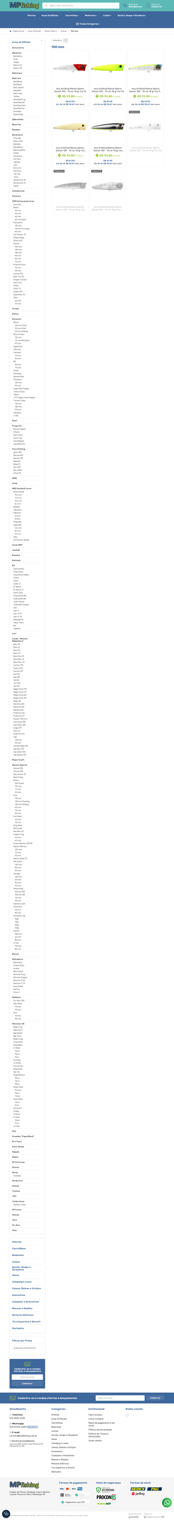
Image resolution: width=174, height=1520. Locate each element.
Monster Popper (20, 977)
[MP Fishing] (24, 5)
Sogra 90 (17, 728)
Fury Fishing (18, 449)
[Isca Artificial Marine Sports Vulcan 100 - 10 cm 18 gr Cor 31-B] (146, 79)
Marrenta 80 (18, 704)
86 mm (18, 949)
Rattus (16, 989)
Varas (54, 1439)
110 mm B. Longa (22, 229)
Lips (15, 608)
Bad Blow (17, 85)
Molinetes (56, 1427)
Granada (17, 1176)
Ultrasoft (17, 1108)
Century (16, 196)
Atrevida (17, 138)
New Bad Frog (19, 100)
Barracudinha (19, 150)
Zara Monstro (19, 444)
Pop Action (18, 1066)
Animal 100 (18, 768)
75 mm (18, 304)
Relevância (57, 40)
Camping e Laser (59, 1443)
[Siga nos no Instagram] (127, 1414)
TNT (14, 1196)
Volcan (15, 1215)
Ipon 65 (16, 674)
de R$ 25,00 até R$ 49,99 (25, 1348)
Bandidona (18, 147)
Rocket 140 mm (20, 719)
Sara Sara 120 (19, 725)
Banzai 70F (18, 458)
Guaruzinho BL (19, 599)
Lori (14, 633)
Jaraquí (16, 162)
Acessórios (18, 48)
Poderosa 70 (18, 716)
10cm (17, 1078)
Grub (15, 59)
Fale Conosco (95, 1414)
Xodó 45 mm (19, 734)
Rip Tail (16, 1072)
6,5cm (18, 516)
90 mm (18, 271)
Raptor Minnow (20, 846)
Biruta (16, 322)
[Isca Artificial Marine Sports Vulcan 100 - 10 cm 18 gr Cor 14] (70, 79)
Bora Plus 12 (18, 659)
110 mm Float (21, 325)
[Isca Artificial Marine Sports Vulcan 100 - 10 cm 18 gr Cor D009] (70, 191)
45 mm (18, 214)
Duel (14, 421)
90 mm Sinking (21, 331)
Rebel (15, 1157)
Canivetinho (18, 569)
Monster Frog (19, 974)
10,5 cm (18, 495)
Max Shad (17, 1004)
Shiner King (18, 889)
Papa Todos (18, 623)
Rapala (15, 1152)
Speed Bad (18, 114)
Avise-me (145, 166)
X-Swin (16, 1117)
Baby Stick (18, 141)
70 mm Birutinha (22, 340)
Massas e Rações (59, 1459)
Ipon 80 (16, 677)
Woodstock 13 (19, 183)
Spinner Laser (19, 904)
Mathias (16, 997)
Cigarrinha (17, 346)
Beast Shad (18, 492)
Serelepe (17, 374)
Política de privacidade (100, 1429)
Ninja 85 (17, 461)
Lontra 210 (18, 274)
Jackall (16, 550)
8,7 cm (18, 504)
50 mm (18, 819)
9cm (17, 1057)
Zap (15, 737)
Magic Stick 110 (20, 689)
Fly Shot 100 (18, 1001)
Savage (16, 874)
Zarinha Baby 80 (20, 746)
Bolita (16, 208)
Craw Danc (18, 1042)
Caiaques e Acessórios (62, 1455)
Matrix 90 (17, 68)
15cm (17, 1054)
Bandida (17, 144)
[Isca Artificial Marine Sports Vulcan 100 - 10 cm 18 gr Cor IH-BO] (108, 191)
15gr (17, 922)
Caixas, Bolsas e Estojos (63, 1447)
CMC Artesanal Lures (23, 201)
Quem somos (95, 1440)
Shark (15, 286)
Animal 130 (18, 771)
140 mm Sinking (22, 804)
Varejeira (17, 413)
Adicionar (74, 87)
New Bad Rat (19, 102)
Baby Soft (18, 1030)
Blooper (16, 507)
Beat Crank (18, 777)
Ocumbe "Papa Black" (23, 1136)
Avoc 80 (17, 205)
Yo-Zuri (16, 1225)
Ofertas (55, 1414)
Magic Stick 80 (19, 695)
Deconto (16, 319)
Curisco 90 (18, 671)
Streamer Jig (19, 916)
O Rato (16, 432)
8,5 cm (18, 531)
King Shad (17, 825)
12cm (17, 1051)
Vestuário (56, 1471)
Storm (15, 1167)
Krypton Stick (19, 265)
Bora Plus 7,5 (19, 662)
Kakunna (17, 513)
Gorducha (17, 156)
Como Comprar (96, 1419)
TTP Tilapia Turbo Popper (24, 398)
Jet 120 (16, 683)
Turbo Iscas (18, 1201)
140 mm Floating (22, 801)
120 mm (18, 250)
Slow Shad (18, 1099)
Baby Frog (17, 1027)
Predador (17, 111)
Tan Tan (16, 174)
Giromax (17, 349)
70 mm (18, 262)
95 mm (18, 359)
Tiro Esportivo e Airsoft (63, 1467)
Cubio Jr (17, 584)
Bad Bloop (17, 82)
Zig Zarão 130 (19, 752)
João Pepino (18, 602)
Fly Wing (17, 1060)
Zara (15, 298)
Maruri (15, 954)
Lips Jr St (17, 614)
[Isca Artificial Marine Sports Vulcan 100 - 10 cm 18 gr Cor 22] (146, 138)
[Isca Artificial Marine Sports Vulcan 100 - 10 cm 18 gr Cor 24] (108, 79)
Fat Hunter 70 (19, 235)
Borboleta (17, 135)
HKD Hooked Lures (22, 488)
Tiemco (16, 1191)
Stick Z (16, 992)
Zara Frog (17, 438)
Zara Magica (18, 441)
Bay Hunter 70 (19, 774)
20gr (17, 925)
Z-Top (16, 943)
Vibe (15, 537)
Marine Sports (51, 31)
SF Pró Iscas (18, 1162)
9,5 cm (18, 534)
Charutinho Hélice (21, 575)
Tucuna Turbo (19, 401)
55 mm (18, 838)
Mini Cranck (18, 971)
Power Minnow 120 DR (22, 843)
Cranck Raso (18, 965)
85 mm (18, 883)
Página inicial (18, 31)
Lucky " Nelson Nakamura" (20, 640)
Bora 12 (16, 647)
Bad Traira (17, 94)
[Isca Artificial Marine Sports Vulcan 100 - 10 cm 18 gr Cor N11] (108, 138)
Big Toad (17, 1036)
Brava (16, 780)
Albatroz (16, 53)
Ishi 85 (16, 680)
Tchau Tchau (19, 392)
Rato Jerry (18, 435)
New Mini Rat (19, 108)
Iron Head (17, 816)
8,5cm (18, 519)
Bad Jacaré (18, 88)
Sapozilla (17, 525)
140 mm (18, 253)
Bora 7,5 (17, 653)
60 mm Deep (20, 220)
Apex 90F (17, 452)
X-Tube (16, 1126)
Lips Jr (16, 611)
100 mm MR (20, 895)
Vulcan (64, 31)
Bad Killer (17, 91)
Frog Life (17, 426)
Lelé (15, 165)
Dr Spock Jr (18, 590)
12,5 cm (18, 498)
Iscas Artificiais (34, 31)
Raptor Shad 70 (20, 859)
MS (14, 362)
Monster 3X (18, 1024)
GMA (14, 478)
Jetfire (16, 97)
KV (13, 565)
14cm (17, 1081)
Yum (14, 1230)
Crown (15, 309)
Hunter (16, 244)
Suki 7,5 (16, 731)
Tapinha (16, 629)
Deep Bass (18, 1045)
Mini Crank (17, 828)
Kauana (16, 555)
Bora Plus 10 (18, 656)
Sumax (15, 1186)
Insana (16, 968)
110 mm (18, 226)
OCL (14, 1131)
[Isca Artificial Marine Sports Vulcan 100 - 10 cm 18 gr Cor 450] (70, 138)
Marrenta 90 (18, 707)
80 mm (18, 232)
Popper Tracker (20, 280)
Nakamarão (18, 710)
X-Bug (16, 1111)
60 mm (18, 217)
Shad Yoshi (18, 1087)
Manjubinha (18, 620)
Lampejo (17, 352)
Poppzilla (17, 522)
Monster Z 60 (19, 980)
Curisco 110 (18, 665)
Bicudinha (17, 56)
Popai (15, 371)
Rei (14, 626)
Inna (15, 795)
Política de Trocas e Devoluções (98, 1435)
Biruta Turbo (18, 334)
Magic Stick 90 (19, 698)
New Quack (18, 986)
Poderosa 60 (19, 713)
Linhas (54, 1431)
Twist (15, 177)
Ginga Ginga (18, 238)
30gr (17, 928)
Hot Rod (17, 159)
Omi (15, 1013)
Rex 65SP (17, 470)
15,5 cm (18, 501)
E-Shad (16, 1048)
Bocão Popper (19, 429)
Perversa (17, 171)
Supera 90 (18, 292)
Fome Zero (18, 593)
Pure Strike (18, 1147)
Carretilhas (57, 1423)
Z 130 (15, 416)
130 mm (18, 383)
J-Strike (17, 1063)
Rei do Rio (17, 862)
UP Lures (16, 1210)
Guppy (16, 62)
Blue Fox (16, 124)
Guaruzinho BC (19, 596)
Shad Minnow (19, 1075)
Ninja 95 (17, 464)
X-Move (16, 1114)
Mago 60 (17, 701)
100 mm (18, 247)
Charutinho (18, 572)
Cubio (15, 581)
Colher (16, 153)
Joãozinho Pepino (21, 605)
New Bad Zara (19, 105)
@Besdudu (17, 119)
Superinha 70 (19, 295)
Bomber (16, 130)
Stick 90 (17, 473)
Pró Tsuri (17, 1141)
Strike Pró (17, 1181)
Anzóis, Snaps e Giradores (64, 1435)
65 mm (18, 301)
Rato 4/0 (17, 283)
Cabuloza (17, 510)
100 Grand (19, 783)
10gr (17, 919)
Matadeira (17, 959)
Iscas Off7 (17, 545)
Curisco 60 (18, 668)
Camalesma (18, 191)
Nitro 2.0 (17, 168)
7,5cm (17, 1096)
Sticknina (17, 380)
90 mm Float (20, 328)
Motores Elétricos (60, 1463)
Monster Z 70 (19, 983)
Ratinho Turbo (19, 1205)
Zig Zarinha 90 (19, 755)
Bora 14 (16, 650)
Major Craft (18, 760)
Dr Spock (17, 587)
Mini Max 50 (18, 831)
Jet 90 (16, 686)
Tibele (16, 395)
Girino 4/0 (17, 241)
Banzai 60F (18, 455)
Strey (15, 1172)
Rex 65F (17, 467)
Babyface (17, 73)
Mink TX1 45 (18, 277)
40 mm (18, 256)
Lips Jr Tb (17, 617)
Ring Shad (17, 1069)
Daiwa (15, 314)
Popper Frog (18, 834)
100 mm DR (20, 892)
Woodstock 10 (19, 180)
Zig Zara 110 (18, 749)
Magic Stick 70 (19, 692)
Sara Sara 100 (19, 722)
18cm (17, 1084)
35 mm (18, 211)
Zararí (16, 186)
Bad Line (16, 78)
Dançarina (17, 223)
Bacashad (17, 1033)
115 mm (18, 946)
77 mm (18, 789)
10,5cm (18, 1090)
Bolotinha (17, 962)
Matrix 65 (17, 65)
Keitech (16, 560)
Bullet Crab (18, 1039)
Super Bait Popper (21, 389)
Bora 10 (16, 644)
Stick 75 (17, 289)
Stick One (17, 907)
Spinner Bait (18, 377)
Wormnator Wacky (21, 540)
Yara (14, 1220)
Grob (14, 483)
